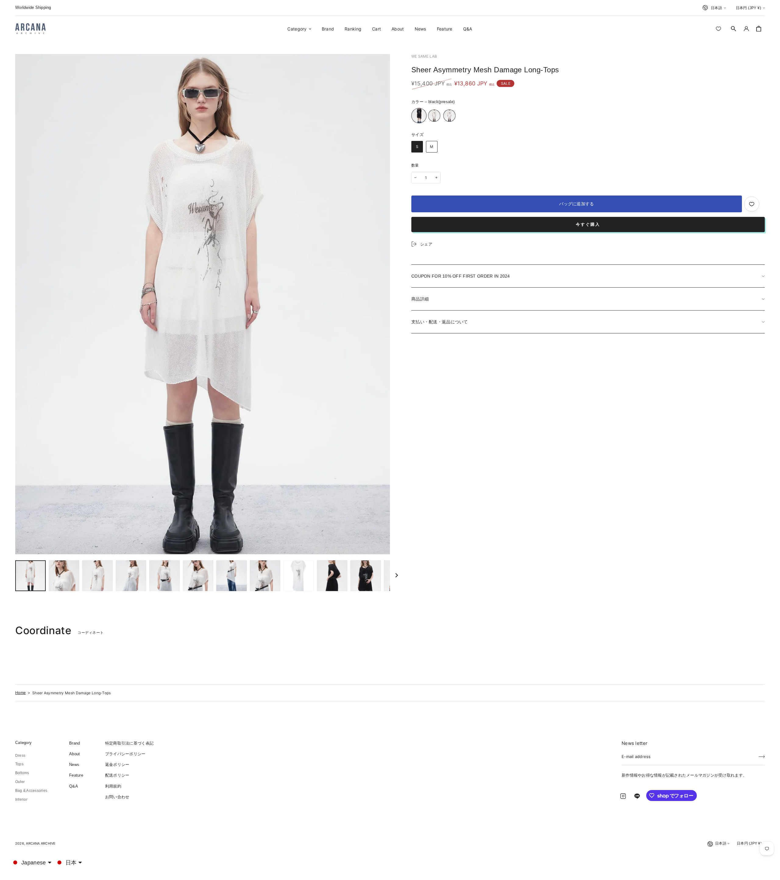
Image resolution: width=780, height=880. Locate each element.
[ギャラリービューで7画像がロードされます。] (231, 575)
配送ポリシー (117, 775)
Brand (74, 743)
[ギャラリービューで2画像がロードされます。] (64, 575)
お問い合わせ (117, 797)
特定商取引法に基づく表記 (129, 743)
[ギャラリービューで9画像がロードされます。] (298, 575)
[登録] (762, 754)
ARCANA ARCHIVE (40, 843)
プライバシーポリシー (125, 754)
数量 (415, 165)
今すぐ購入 (588, 224)
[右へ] (396, 575)
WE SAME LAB (424, 56)
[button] (733, 28)
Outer (20, 782)
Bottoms (22, 773)
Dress (20, 755)
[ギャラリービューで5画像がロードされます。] (164, 575)
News (74, 764)
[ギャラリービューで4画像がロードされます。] (131, 575)
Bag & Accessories (31, 790)
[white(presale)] (434, 115)
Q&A (73, 786)
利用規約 (113, 786)
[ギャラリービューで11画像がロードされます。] (332, 575)
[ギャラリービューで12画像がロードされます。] (365, 575)
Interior (21, 799)
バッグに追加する (576, 203)
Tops (19, 764)
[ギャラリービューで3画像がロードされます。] (97, 575)
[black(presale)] (419, 115)
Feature (76, 775)
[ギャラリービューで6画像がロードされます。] (198, 575)
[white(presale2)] (449, 115)
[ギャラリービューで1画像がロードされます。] (30, 575)
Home (20, 692)
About (74, 754)
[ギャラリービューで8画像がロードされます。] (265, 575)
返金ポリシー (117, 764)
